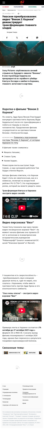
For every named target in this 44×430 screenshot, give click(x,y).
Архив (24, 403)
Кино (4, 10)
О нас (4, 386)
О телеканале (7, 395)
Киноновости (11, 10)
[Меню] (4, 2)
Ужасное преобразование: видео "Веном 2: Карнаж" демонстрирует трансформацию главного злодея (30, 10)
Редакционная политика (10, 392)
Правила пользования (29, 389)
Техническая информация (30, 397)
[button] (6, 38)
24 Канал (5, 7)
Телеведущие (7, 399)
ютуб (13, 67)
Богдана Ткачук (12, 32)
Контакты (25, 400)
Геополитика (18, 7)
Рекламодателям (28, 386)
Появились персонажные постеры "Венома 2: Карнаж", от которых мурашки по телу (21, 140)
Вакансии (5, 402)
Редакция (5, 389)
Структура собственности (10, 405)
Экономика (32, 7)
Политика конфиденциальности (29, 393)
